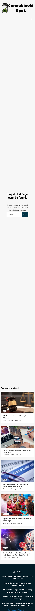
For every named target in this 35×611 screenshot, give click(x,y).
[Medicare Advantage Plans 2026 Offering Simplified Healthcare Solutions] (17, 471)
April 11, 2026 (15, 454)
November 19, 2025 (16, 557)
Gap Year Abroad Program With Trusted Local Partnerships (17, 597)
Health (4, 479)
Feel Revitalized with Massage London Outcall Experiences (17, 584)
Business (5, 445)
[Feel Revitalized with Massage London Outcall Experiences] (17, 437)
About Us (21, 610)
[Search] (31, 19)
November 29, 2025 (16, 523)
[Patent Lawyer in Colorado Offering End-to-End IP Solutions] (17, 402)
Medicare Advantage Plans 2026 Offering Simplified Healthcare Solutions (17, 591)
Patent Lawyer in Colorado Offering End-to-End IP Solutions (17, 577)
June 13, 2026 (15, 420)
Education (5, 514)
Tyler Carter (7, 420)
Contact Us (12, 610)
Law (4, 411)
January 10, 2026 (16, 489)
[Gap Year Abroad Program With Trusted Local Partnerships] (17, 505)
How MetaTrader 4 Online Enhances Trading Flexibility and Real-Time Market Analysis (17, 604)
